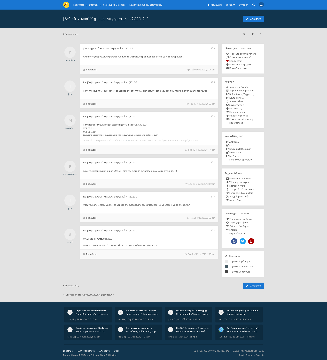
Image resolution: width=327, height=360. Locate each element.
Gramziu (260, 355)
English (233, 229)
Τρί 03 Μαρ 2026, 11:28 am (137, 336)
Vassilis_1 (122, 319)
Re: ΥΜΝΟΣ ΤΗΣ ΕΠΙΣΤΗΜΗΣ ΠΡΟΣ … (146, 310)
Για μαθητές (235, 108)
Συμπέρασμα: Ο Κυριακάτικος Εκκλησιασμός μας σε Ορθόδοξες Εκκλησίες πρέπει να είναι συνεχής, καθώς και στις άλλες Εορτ (142, 313)
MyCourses (235, 156)
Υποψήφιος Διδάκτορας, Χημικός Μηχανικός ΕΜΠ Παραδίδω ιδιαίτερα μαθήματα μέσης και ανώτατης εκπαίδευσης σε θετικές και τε (142, 331)
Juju (70, 94)
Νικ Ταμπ (223, 336)
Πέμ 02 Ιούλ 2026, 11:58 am (187, 319)
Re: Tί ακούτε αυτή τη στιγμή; (243, 327)
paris (170, 319)
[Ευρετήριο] (66, 5)
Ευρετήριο (68, 350)
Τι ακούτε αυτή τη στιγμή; (242, 53)
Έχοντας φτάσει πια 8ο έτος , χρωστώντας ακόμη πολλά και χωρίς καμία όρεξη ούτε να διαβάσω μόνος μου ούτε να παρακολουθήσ (92, 331)
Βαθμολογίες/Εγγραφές (241, 94)
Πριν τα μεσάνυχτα (240, 271)
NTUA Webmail (237, 152)
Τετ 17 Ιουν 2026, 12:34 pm (237, 319)
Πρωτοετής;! (235, 60)
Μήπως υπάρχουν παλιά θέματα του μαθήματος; (192, 331)
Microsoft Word (237, 185)
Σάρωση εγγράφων (239, 182)
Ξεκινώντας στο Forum (241, 219)
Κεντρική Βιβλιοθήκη (240, 148)
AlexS (120, 336)
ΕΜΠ (231, 145)
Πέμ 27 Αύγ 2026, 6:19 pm (140, 319)
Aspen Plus (235, 200)
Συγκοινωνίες (236, 104)
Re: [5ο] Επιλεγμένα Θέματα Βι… (193, 327)
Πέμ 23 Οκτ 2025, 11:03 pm (242, 336)
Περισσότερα (236, 122)
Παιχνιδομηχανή (238, 68)
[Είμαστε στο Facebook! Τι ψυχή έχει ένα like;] (234, 241)
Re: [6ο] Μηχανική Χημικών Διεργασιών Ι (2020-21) (111, 82)
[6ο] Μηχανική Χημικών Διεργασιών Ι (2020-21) (105, 18)
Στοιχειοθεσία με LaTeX (241, 189)
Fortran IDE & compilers (241, 192)
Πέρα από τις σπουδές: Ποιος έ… (93, 310)
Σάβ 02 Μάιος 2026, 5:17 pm (86, 336)
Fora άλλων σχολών (240, 159)
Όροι (116, 350)
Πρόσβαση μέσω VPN (240, 178)
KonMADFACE (69, 174)
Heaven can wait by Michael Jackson (243, 331)
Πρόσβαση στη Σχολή (240, 64)
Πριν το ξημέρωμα (240, 261)
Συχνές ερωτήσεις (238, 222)
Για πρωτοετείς (237, 112)
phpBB (78, 355)
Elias (69, 336)
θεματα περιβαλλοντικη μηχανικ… (195, 310)
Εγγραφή (243, 4)
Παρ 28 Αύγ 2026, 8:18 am (85, 319)
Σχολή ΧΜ (234, 141)
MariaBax (69, 128)
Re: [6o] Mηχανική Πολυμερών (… (244, 310)
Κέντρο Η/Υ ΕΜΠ (237, 97)
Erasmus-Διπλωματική (241, 119)
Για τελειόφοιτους (238, 115)
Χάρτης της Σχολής (238, 87)
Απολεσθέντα (236, 101)
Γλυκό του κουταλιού (240, 57)
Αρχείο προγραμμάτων (241, 90)
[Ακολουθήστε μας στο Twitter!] (243, 241)
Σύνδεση (230, 4)
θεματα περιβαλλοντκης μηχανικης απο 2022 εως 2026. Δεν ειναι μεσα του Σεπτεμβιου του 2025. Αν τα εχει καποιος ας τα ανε (192, 313)
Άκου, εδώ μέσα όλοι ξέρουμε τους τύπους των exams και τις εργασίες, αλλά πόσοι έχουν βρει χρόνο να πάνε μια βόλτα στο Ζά (92, 313)
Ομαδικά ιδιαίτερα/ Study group (93, 327)
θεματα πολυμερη (236, 313)
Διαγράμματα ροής (239, 196)
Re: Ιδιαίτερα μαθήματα (139, 327)
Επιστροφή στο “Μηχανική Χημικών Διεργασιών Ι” (90, 294)
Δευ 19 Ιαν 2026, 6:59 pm (185, 336)
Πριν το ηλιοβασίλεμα (242, 266)
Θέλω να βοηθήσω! (239, 226)
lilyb (170, 336)
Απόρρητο (104, 350)
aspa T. (69, 242)
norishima (70, 60)
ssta (69, 319)
